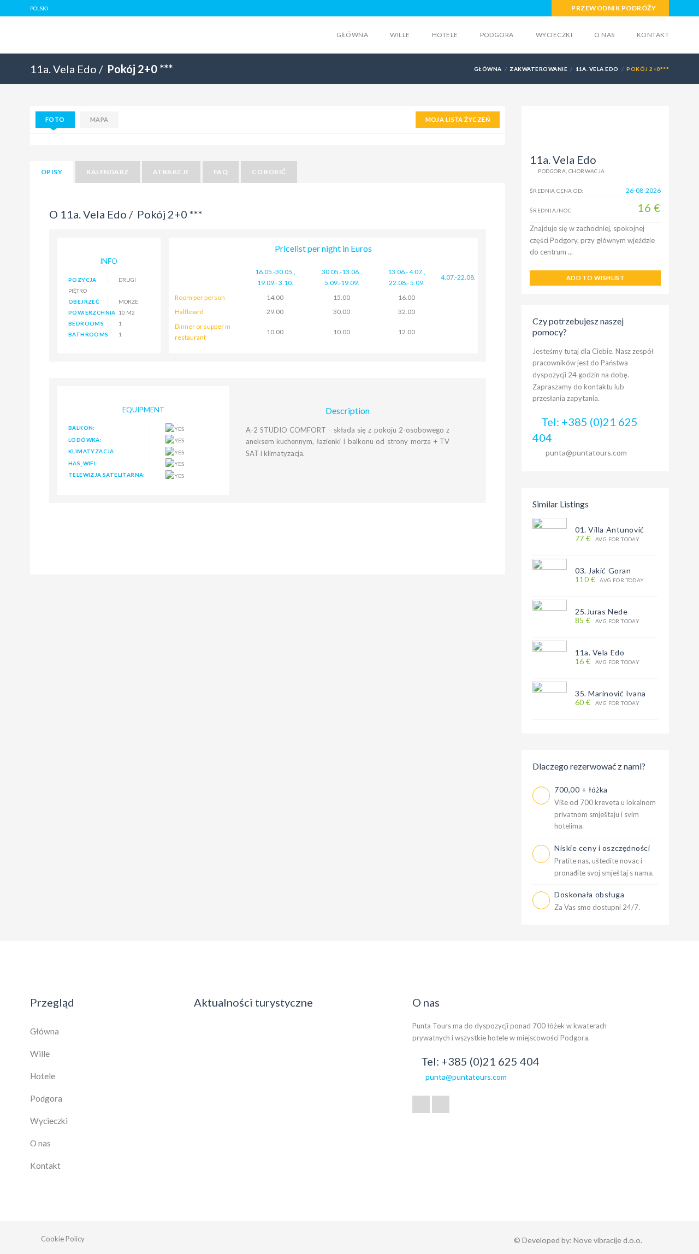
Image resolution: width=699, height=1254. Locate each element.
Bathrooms (88, 334)
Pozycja (82, 279)
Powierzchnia (88, 312)
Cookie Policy (63, 1238)
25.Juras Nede (601, 611)
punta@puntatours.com (586, 452)
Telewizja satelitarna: (106, 474)
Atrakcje (171, 172)
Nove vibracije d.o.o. (607, 1240)
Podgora (497, 35)
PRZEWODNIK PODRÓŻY (613, 8)
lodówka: (85, 439)
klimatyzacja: (92, 451)
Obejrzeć (83, 301)
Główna (352, 35)
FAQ (221, 172)
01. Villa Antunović (609, 529)
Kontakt (653, 35)
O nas (604, 35)
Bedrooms (86, 323)
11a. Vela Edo (597, 69)
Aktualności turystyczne (253, 1002)
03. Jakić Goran (603, 570)
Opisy (51, 172)
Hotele (445, 35)
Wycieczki (554, 35)
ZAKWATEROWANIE (538, 69)
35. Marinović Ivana (610, 693)
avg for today (607, 539)
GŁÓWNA (488, 69)
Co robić (269, 172)
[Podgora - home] (115, 33)
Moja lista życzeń (457, 119)
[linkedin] (440, 1104)
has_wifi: (83, 463)
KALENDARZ (107, 172)
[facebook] (421, 1104)
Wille (400, 35)
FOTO (55, 119)
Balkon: (81, 427)
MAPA (99, 119)
